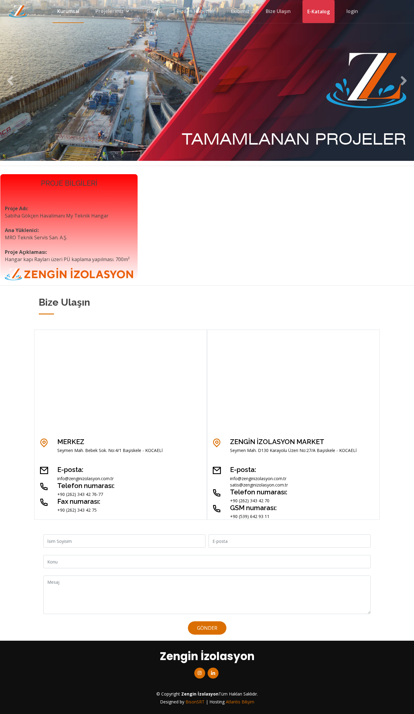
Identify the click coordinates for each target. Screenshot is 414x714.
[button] (10, 80)
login (352, 11)
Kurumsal (68, 11)
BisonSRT (195, 702)
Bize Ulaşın (278, 11)
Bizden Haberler (196, 11)
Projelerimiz (109, 11)
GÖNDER (207, 628)
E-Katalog (318, 11)
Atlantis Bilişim (240, 702)
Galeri (153, 11)
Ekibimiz (240, 11)
